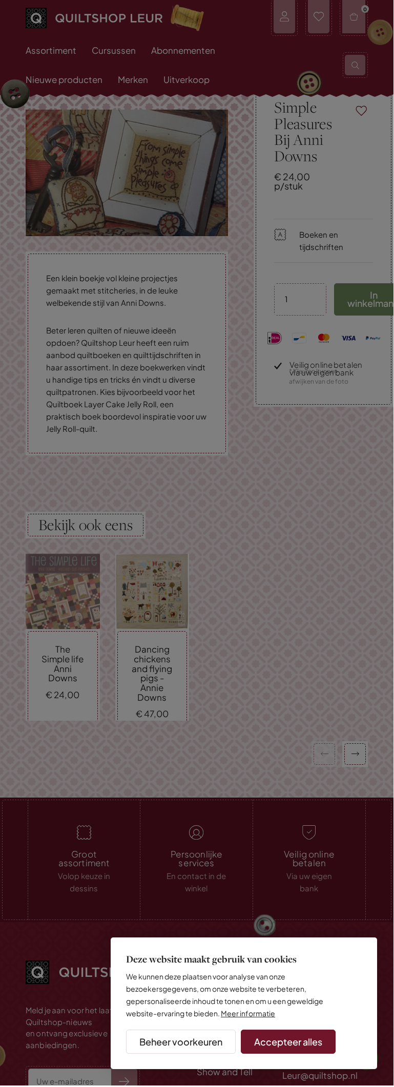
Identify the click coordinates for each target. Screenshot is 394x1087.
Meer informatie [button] (248, 1013)
